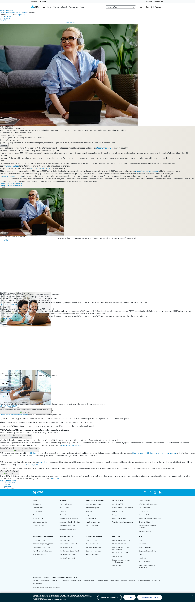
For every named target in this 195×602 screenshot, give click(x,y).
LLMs (75, 577)
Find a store (148, 2)
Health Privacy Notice (144, 580)
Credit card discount (146, 522)
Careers (141, 554)
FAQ (7, 307)
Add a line (89, 511)
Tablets (35, 515)
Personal (34, 1)
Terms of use (55, 580)
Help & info (142, 558)
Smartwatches (38, 518)
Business (43, 1)
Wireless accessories (40, 522)
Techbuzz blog (37, 577)
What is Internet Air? (119, 544)
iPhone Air (63, 511)
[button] (44, 7)
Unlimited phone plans (93, 504)
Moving (3, 307)
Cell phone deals (144, 508)
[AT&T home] (35, 7)
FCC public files (37, 583)
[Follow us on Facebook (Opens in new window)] (150, 492)
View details (70, 22)
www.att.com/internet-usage (147, 171)
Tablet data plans (92, 518)
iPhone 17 (62, 515)
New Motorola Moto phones (42, 551)
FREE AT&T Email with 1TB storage (62, 577)
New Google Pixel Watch (67, 554)
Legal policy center (89, 580)
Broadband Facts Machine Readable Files (148, 566)
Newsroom (142, 544)
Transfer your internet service (122, 522)
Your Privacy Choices (127, 580)
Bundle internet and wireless (122, 540)
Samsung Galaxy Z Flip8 (67, 529)
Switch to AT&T (117, 504)
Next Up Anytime (92, 526)
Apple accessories (92, 540)
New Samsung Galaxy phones (43, 544)
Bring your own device (120, 515)
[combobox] (119, 7)
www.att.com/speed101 (12, 176)
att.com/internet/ (103, 148)
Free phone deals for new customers (147, 526)
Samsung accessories (93, 547)
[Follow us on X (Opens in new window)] (145, 492)
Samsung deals (144, 515)
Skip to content (6, 10)
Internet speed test (119, 511)
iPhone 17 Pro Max (65, 504)
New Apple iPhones (39, 540)
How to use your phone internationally (120, 548)
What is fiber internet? (120, 553)
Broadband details (76, 580)
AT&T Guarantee (144, 562)
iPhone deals (143, 511)
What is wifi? (116, 565)
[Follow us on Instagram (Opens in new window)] (155, 492)
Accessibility (65, 580)
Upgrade (89, 515)
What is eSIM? (117, 556)
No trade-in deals (145, 531)
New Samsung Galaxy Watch (69, 551)
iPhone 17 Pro (64, 508)
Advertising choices (102, 580)
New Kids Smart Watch (67, 558)
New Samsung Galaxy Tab (68, 544)
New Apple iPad (64, 540)
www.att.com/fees (11, 166)
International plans (92, 508)
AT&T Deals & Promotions (148, 504)
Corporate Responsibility (147, 551)
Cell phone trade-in (119, 518)
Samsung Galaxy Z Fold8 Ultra (69, 522)
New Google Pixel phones (41, 547)
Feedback (46, 577)
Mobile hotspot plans (93, 522)
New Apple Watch (65, 547)
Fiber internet (37, 508)
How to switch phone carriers (122, 508)
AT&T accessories (92, 544)
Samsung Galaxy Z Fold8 (67, 526)
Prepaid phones (38, 526)
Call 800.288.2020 (7, 390)
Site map (35, 580)
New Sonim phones (39, 554)
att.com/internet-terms (40, 168)
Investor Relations (145, 547)
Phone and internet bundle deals (150, 518)
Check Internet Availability (11, 183)
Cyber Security (156, 580)
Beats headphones (92, 554)
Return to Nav (19, 12)
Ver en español (158, 2)
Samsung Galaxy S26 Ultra (68, 518)
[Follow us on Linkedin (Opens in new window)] (160, 492)
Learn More (5, 240)
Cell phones (37, 504)
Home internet (38, 511)
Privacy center (114, 580)
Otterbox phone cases (93, 551)
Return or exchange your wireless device (121, 561)
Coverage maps (45, 580)
